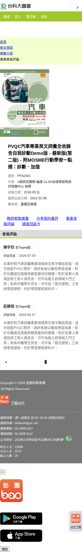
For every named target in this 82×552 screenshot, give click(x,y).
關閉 (5, 549)
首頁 (3, 42)
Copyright (7, 383)
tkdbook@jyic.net (26, 423)
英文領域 (6, 47)
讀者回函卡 (31, 224)
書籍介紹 (6, 53)
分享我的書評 (47, 218)
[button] (13, 400)
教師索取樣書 (18, 218)
